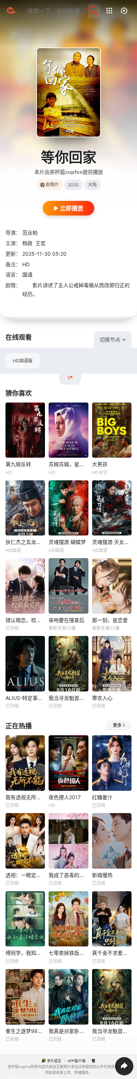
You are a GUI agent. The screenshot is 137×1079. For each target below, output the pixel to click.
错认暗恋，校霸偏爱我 (25, 620)
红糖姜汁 (102, 797)
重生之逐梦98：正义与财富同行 (25, 1031)
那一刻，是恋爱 (110, 620)
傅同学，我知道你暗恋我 (25, 953)
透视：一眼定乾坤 (25, 875)
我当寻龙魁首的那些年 (68, 698)
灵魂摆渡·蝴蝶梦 (67, 542)
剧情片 (52, 184)
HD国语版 (23, 360)
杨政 (27, 243)
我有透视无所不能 (25, 797)
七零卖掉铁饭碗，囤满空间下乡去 (68, 953)
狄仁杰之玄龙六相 (25, 542)
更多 (117, 725)
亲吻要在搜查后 (66, 620)
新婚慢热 (102, 875)
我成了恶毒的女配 (68, 875)
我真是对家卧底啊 (68, 1031)
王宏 (40, 243)
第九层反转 (18, 464)
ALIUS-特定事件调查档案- (25, 698)
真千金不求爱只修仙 (112, 953)
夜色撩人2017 (65, 797)
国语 (27, 274)
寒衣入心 (102, 698)
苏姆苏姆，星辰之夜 (68, 464)
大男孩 (99, 464)
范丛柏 (30, 232)
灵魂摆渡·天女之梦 (112, 542)
